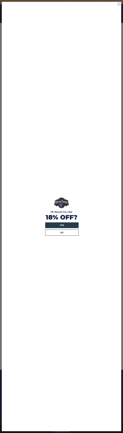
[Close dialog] (119, 4)
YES (62, 225)
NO (62, 232)
